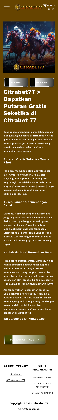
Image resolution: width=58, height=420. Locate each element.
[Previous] (8, 47)
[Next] (50, 47)
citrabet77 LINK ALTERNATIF (42, 385)
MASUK (16, 82)
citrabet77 (39, 135)
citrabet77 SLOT (42, 377)
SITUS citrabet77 (15, 380)
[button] (28, 340)
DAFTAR (41, 82)
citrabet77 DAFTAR (42, 393)
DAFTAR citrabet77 (24, 339)
